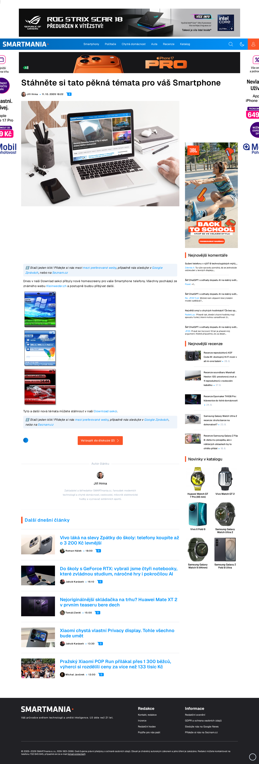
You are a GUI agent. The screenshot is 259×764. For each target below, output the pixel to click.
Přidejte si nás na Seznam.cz (201, 732)
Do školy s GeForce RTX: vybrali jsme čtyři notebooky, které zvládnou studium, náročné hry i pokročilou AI (118, 571)
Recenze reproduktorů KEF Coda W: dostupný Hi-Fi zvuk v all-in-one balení (220, 357)
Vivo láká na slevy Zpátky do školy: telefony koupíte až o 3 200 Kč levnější (119, 540)
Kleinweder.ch (56, 286)
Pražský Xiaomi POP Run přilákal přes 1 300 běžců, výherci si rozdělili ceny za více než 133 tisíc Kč (115, 664)
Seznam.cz (60, 273)
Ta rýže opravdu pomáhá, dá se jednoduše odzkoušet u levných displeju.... (211, 269)
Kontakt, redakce (147, 714)
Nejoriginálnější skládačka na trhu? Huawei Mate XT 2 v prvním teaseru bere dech (118, 602)
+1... (190, 284)
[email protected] (76, 754)
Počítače (110, 44)
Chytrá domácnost (134, 44)
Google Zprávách (156, 420)
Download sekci (105, 411)
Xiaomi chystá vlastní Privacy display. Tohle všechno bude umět (117, 633)
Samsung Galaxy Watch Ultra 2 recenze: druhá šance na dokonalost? (220, 420)
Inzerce (142, 720)
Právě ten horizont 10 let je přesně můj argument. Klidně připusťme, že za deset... (207, 332)
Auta (154, 44)
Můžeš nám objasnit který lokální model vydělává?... (209, 299)
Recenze (168, 44)
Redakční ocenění (195, 714)
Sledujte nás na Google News (201, 726)
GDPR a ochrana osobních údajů (203, 720)
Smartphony (91, 44)
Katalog (185, 44)
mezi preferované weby (99, 268)
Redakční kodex (147, 726)
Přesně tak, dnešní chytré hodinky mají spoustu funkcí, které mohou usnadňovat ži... (210, 316)
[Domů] (25, 44)
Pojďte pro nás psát (149, 732)
